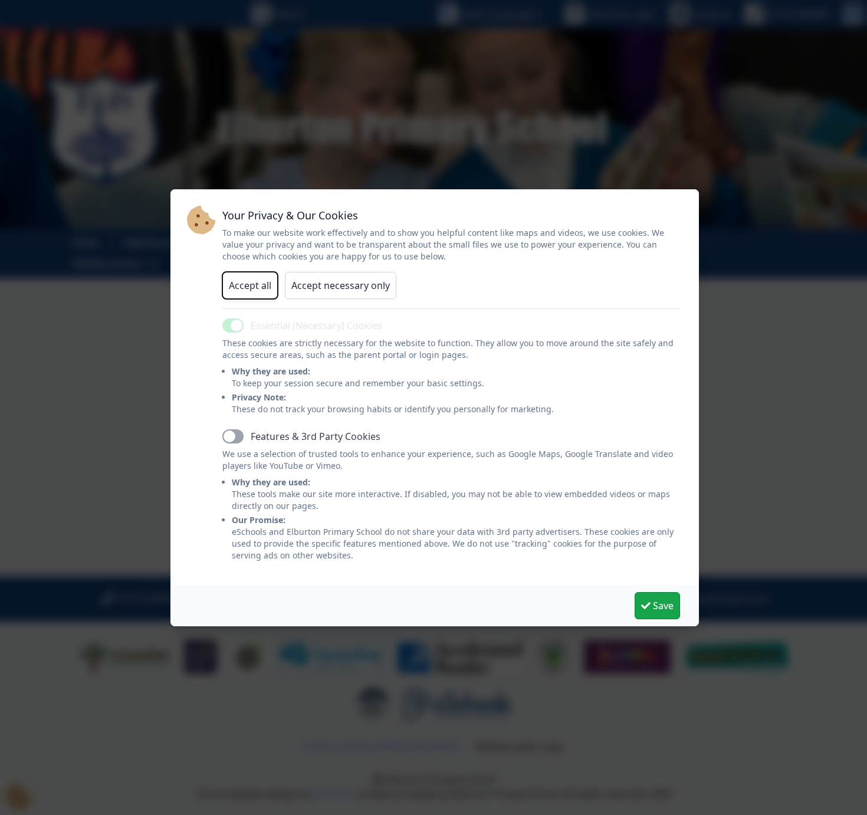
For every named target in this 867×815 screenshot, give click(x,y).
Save (662, 605)
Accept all (250, 285)
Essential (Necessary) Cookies (316, 325)
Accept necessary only (340, 285)
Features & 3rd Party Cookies (315, 436)
